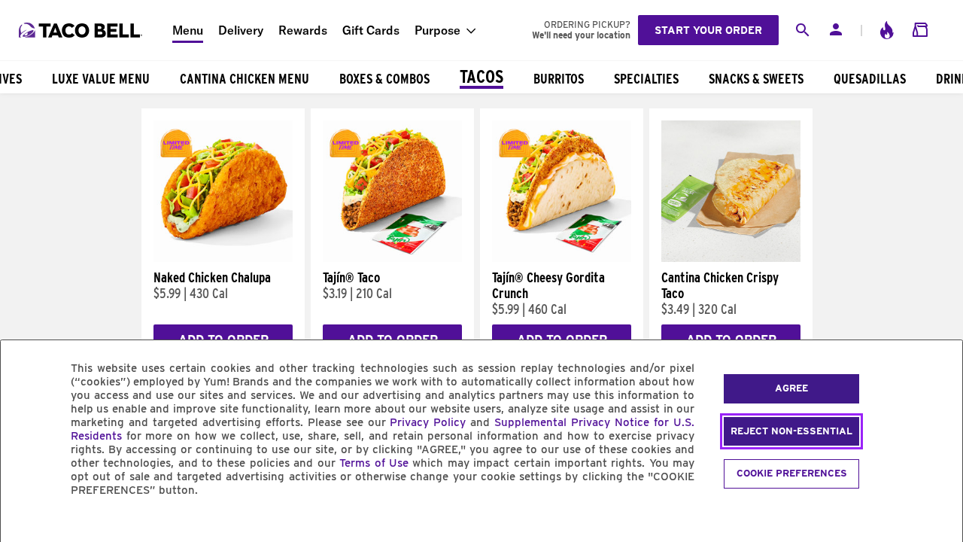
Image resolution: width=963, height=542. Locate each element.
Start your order (708, 30)
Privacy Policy (428, 422)
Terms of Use (374, 463)
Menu (187, 30)
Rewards (302, 30)
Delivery (240, 30)
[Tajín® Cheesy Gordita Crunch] (561, 258)
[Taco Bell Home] (82, 30)
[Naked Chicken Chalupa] (223, 258)
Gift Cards (370, 30)
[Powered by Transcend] (25, 524)
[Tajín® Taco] (392, 258)
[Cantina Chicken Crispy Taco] (730, 258)
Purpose (437, 30)
